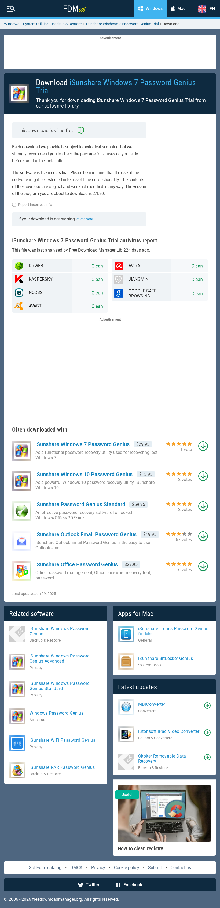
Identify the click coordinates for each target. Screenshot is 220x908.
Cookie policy (126, 867)
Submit (155, 867)
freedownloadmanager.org (57, 899)
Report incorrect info (35, 205)
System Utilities (35, 24)
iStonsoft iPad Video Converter (168, 731)
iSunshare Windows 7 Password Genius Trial (122, 24)
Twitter (93, 884)
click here (84, 219)
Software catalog (45, 867)
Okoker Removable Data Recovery (162, 758)
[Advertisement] (110, 52)
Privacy (98, 867)
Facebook (132, 884)
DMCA (76, 867)
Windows (11, 24)
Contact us (181, 867)
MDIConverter (151, 704)
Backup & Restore (67, 24)
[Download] (207, 705)
